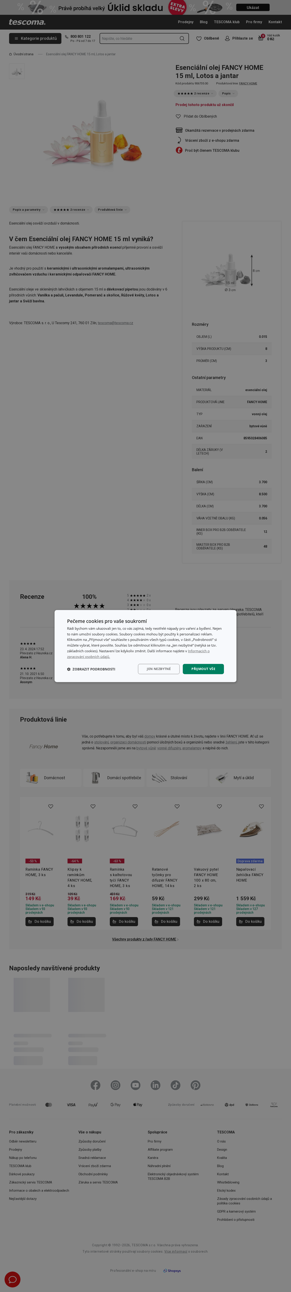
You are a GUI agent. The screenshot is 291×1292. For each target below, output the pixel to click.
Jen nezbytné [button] (159, 669)
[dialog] (145, 646)
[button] (91, 669)
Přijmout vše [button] (203, 669)
